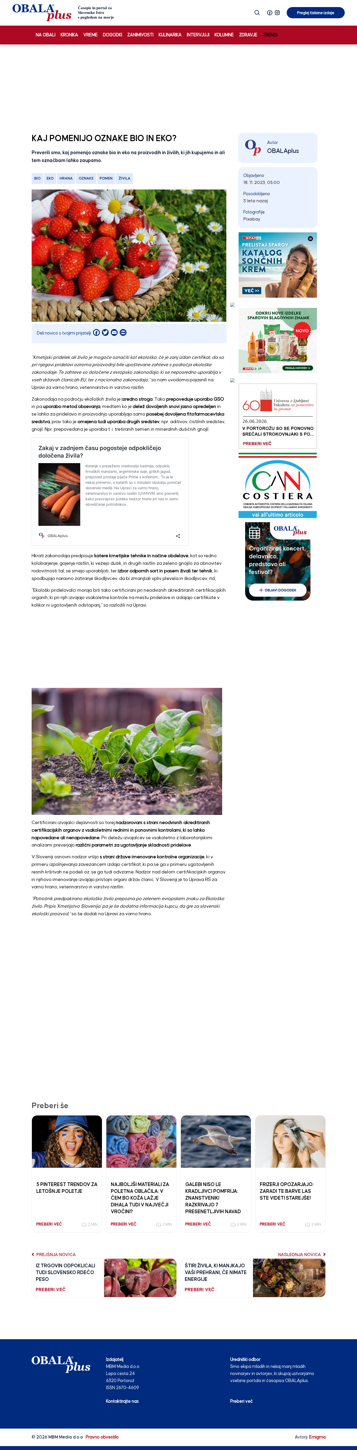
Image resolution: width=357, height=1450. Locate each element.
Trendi (270, 35)
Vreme (90, 35)
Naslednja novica (300, 1255)
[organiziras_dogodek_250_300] (277, 561)
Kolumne (224, 35)
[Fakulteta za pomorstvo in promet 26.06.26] (278, 416)
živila (124, 178)
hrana (66, 178)
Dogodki (112, 35)
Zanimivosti (140, 35)
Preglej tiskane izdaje (315, 13)
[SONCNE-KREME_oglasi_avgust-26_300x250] (278, 265)
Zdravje (248, 35)
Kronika (69, 35)
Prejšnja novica (55, 1255)
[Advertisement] (178, 87)
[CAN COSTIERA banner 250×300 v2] (277, 485)
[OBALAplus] (63, 12)
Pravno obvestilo (102, 1437)
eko (50, 178)
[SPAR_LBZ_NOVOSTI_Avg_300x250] (278, 340)
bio (37, 178)
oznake (86, 178)
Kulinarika (170, 35)
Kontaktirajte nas (122, 1401)
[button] (270, 12)
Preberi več (241, 1401)
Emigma (317, 1437)
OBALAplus (283, 151)
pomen (106, 178)
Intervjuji (198, 35)
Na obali (45, 35)
